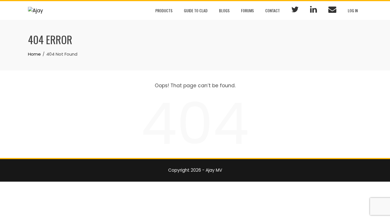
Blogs (224, 10)
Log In (353, 10)
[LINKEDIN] (313, 10)
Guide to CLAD (196, 10)
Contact (272, 10)
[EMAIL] (332, 10)
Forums (247, 10)
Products (163, 10)
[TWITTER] (295, 10)
